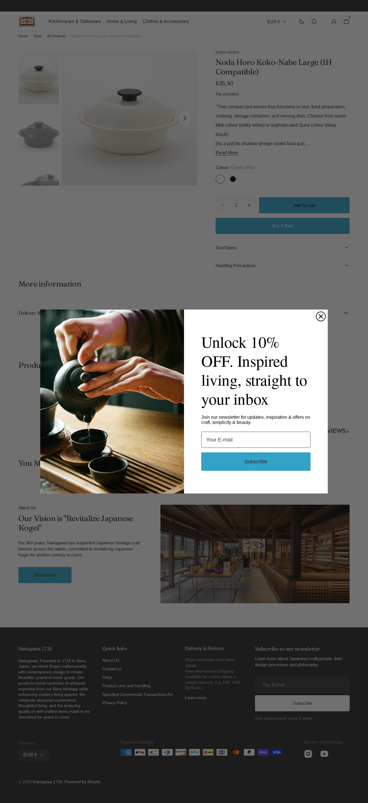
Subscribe (255, 461)
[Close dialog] (320, 316)
